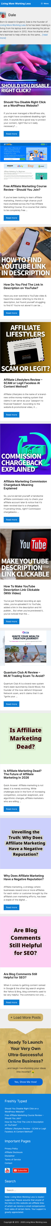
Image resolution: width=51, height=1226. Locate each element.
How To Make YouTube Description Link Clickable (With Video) (21, 590)
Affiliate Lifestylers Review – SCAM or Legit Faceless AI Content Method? (23, 383)
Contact (8, 1163)
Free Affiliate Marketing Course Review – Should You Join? (25, 187)
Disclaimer (10, 1156)
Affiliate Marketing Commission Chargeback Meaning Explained (25, 485)
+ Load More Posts (25, 1017)
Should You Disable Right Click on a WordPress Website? (25, 103)
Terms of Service (13, 1159)
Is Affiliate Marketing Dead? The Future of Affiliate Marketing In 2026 (23, 774)
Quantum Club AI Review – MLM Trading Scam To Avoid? (24, 674)
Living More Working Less (16, 3)
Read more (11, 134)
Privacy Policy (11, 1148)
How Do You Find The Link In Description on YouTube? (23, 286)
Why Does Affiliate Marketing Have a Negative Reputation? (24, 877)
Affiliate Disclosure (14, 1152)
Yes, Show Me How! (25, 1081)
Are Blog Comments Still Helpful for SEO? (20, 975)
